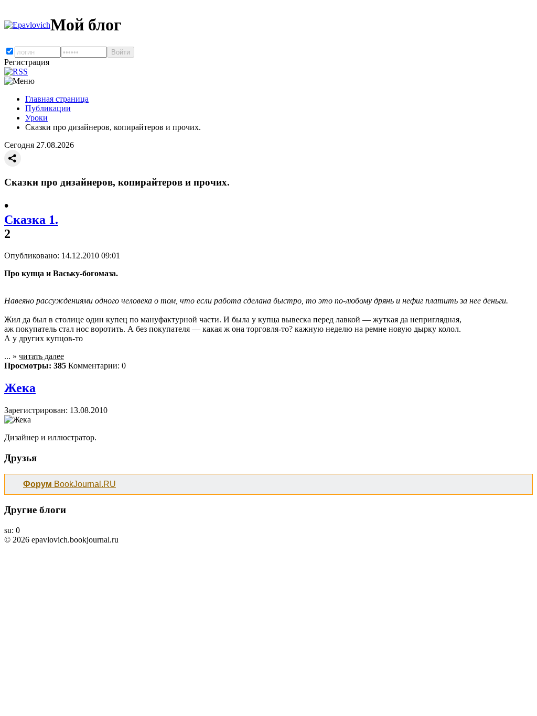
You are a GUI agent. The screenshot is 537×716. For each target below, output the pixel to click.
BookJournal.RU (69, 484)
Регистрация (26, 62)
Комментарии (92, 365)
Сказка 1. (31, 219)
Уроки (36, 117)
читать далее (41, 356)
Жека (20, 388)
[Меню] (19, 81)
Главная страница (57, 98)
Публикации (48, 108)
